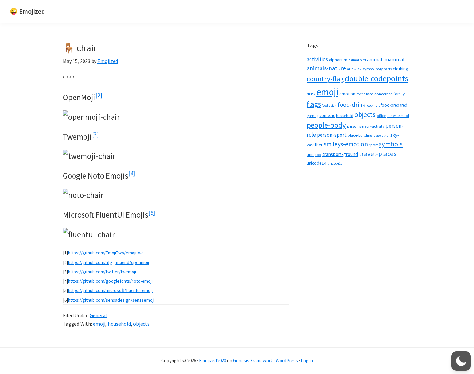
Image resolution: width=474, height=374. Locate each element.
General (98, 315)
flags (314, 104)
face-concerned (379, 93)
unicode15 (335, 163)
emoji (99, 323)
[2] (98, 95)
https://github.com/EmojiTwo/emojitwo (106, 252)
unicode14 (316, 163)
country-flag (325, 79)
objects (141, 323)
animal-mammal (386, 60)
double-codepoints (376, 78)
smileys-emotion (346, 144)
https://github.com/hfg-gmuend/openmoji (108, 262)
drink (311, 94)
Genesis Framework (253, 361)
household (119, 323)
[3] (95, 134)
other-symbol (398, 115)
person (352, 126)
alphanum (338, 60)
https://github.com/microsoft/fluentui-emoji (110, 290)
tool (318, 154)
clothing (400, 69)
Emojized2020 (212, 361)
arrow (351, 69)
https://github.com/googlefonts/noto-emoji (110, 281)
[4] (131, 173)
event (360, 94)
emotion (347, 94)
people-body (326, 125)
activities (317, 59)
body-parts (384, 69)
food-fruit (373, 105)
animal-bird (357, 60)
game (311, 115)
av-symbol (366, 69)
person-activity (371, 126)
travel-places (378, 154)
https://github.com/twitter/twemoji (102, 272)
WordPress (287, 361)
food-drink (351, 104)
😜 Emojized (27, 11)
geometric (326, 115)
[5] (151, 212)
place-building (360, 135)
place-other (381, 135)
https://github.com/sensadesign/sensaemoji (111, 300)
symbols (391, 144)
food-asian (329, 105)
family (399, 94)
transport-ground (340, 154)
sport (373, 144)
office (381, 115)
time (310, 154)
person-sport (332, 134)
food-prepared (394, 105)
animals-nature (326, 68)
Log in (307, 361)
